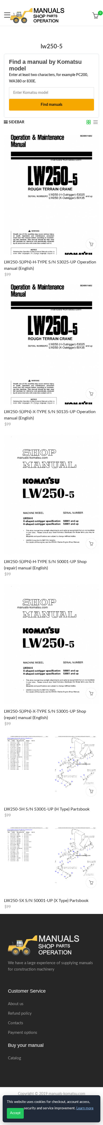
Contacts (15, 1023)
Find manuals (51, 105)
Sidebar (16, 122)
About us (16, 1004)
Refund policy (20, 1013)
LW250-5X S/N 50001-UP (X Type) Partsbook (46, 900)
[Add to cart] (91, 243)
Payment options (22, 1033)
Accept (15, 1113)
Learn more (84, 1108)
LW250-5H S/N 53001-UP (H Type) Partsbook (47, 809)
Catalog (14, 1058)
